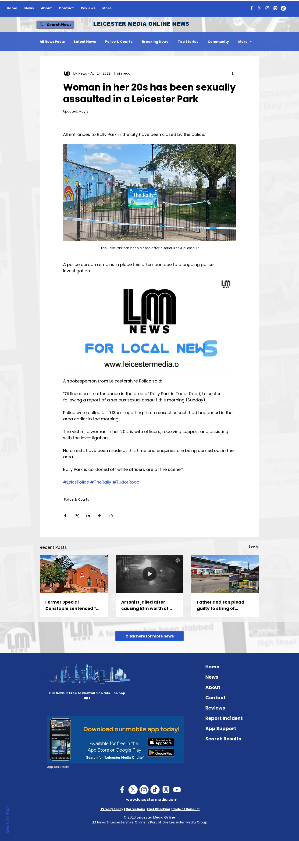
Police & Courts (118, 42)
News (211, 677)
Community (218, 42)
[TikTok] (283, 8)
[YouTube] (177, 789)
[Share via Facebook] (65, 515)
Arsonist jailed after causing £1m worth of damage (144, 605)
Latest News (85, 42)
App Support (220, 728)
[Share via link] (99, 515)
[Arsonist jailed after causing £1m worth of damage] (150, 574)
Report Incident (224, 718)
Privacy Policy (111, 809)
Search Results (223, 738)
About (212, 687)
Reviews (215, 708)
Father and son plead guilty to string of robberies (220, 605)
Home (212, 666)
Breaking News (155, 42)
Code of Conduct (186, 809)
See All (254, 546)
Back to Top (7, 820)
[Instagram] (267, 8)
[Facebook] (251, 8)
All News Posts (52, 42)
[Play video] (149, 322)
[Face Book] (122, 789)
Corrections (135, 809)
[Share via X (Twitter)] (77, 515)
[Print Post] (111, 515)
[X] (259, 8)
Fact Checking (158, 809)
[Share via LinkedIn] (88, 515)
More (243, 42)
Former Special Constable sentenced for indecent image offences (73, 605)
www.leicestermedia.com (151, 799)
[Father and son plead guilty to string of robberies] (225, 574)
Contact (215, 697)
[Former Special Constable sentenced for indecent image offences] (74, 574)
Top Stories (188, 42)
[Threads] (275, 8)
